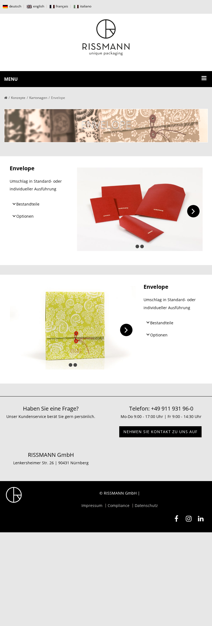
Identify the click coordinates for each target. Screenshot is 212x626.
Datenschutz (146, 505)
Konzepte (18, 97)
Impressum (91, 505)
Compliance (118, 505)
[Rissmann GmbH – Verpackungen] (106, 37)
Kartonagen (38, 97)
